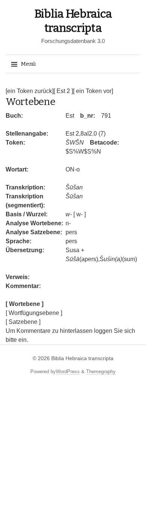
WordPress (68, 371)
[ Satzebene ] (23, 322)
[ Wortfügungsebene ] (34, 313)
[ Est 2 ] (63, 91)
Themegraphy (101, 371)
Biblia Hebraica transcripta (82, 358)
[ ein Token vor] (93, 91)
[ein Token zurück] (30, 91)
